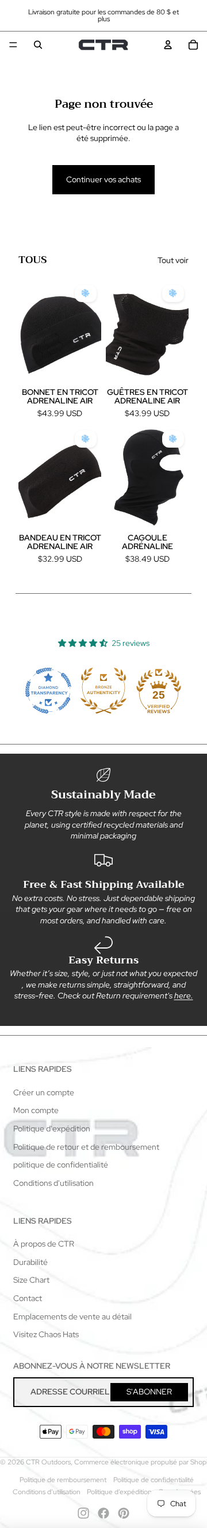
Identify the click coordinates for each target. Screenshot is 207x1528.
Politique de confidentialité (153, 1479)
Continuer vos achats (103, 179)
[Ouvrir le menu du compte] (168, 44)
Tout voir (173, 260)
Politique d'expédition (51, 1128)
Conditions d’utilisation (46, 1491)
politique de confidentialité (60, 1164)
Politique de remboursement (63, 1479)
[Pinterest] (124, 1513)
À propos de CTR (43, 1244)
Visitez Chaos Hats (46, 1334)
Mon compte (36, 1110)
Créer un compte (43, 1092)
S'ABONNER (149, 1391)
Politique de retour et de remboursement (86, 1147)
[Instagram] (83, 1513)
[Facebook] (103, 1513)
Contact (27, 1298)
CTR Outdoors (48, 1462)
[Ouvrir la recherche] (38, 44)
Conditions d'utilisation (53, 1183)
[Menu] (13, 45)
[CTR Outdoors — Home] (103, 45)
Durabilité (30, 1262)
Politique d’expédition (119, 1491)
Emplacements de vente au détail (72, 1316)
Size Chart (31, 1280)
